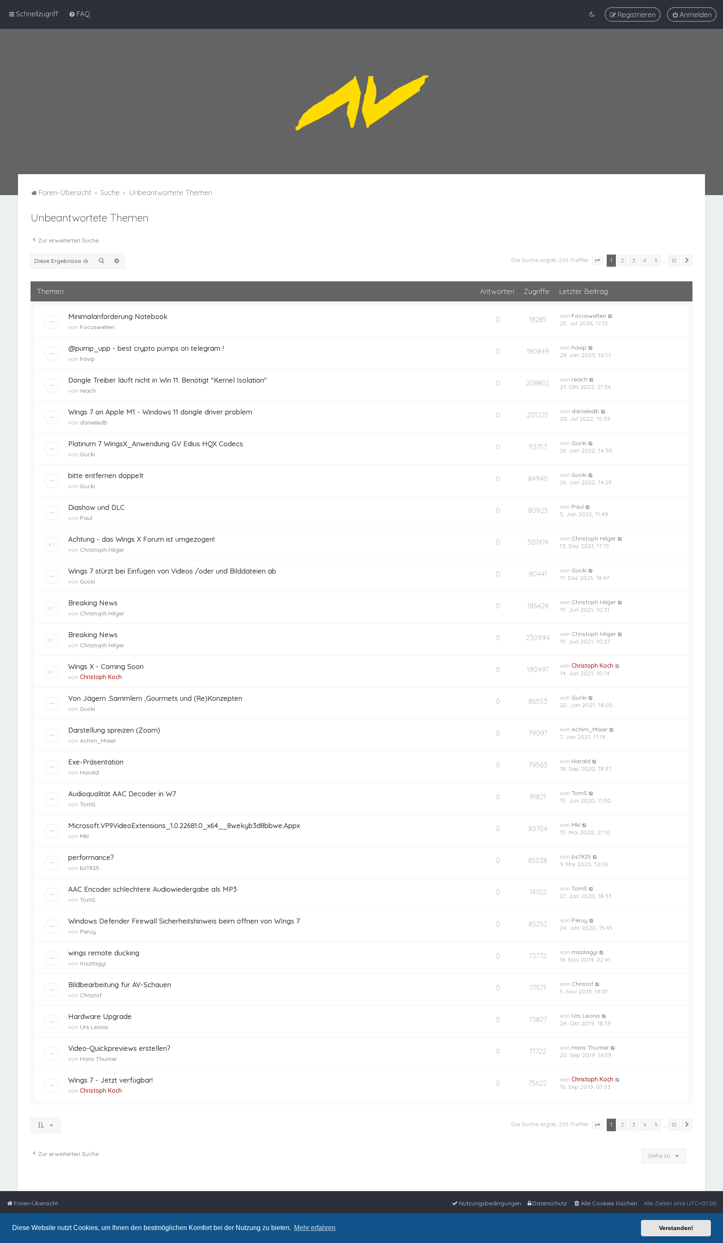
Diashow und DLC (96, 507)
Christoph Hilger (102, 549)
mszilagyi (93, 963)
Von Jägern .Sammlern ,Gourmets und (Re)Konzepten (155, 698)
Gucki (87, 454)
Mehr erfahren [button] (315, 1227)
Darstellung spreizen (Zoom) (114, 730)
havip (87, 359)
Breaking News (93, 602)
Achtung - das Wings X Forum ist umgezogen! (141, 539)
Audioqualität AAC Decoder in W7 (122, 793)
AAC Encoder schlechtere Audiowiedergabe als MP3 (152, 889)
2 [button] (622, 260)
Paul (86, 518)
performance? (91, 857)
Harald (89, 772)
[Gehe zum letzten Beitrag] (610, 315)
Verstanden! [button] (676, 1228)
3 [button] (633, 260)
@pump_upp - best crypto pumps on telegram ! (146, 348)
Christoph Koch (101, 677)
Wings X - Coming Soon (106, 666)
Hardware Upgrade (100, 1016)
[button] (597, 261)
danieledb (94, 422)
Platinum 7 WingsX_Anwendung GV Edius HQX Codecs (155, 443)
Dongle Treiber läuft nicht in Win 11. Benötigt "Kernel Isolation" (167, 380)
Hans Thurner (98, 1059)
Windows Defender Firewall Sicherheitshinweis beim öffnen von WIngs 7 (184, 920)
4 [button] (645, 260)
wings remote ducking (103, 952)
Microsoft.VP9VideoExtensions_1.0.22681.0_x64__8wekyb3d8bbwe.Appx (184, 825)
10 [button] (674, 260)
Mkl (84, 836)
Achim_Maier (98, 740)
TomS (87, 804)
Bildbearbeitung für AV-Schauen (119, 984)
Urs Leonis (94, 1027)
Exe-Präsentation (95, 761)
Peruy (88, 931)
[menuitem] (79, 13)
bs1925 (89, 868)
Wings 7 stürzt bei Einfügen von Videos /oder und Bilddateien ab (172, 570)
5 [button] (656, 260)
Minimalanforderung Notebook (118, 316)
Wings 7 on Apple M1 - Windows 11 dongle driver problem (160, 411)
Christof (91, 995)
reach (88, 390)
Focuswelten (97, 327)
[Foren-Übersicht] (361, 101)
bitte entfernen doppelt (106, 475)
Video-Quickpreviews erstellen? (119, 1048)
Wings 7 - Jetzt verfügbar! (110, 1080)
